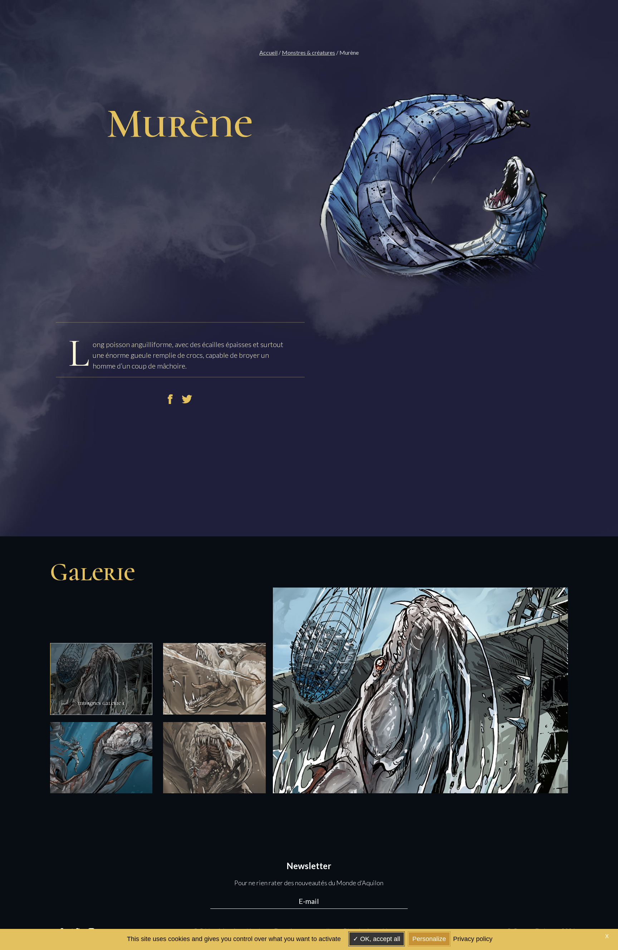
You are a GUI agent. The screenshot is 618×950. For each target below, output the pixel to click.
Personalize (429, 938)
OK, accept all (379, 938)
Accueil (268, 52)
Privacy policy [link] (472, 938)
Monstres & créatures (308, 52)
